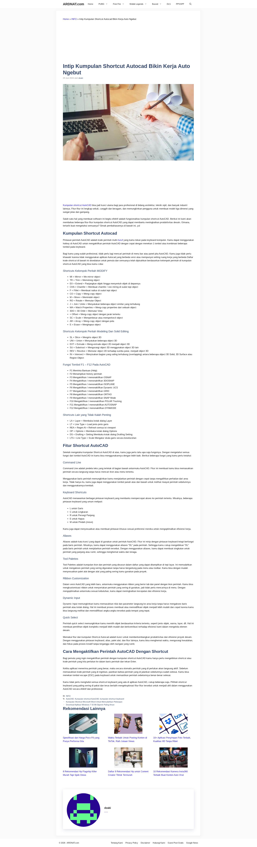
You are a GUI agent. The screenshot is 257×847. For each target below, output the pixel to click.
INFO (74, 19)
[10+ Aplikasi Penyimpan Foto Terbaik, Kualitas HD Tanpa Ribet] (173, 732)
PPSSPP (180, 4)
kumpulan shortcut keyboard (112, 699)
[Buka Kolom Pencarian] (190, 4)
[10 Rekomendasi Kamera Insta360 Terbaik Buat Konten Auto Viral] (173, 766)
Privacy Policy (131, 843)
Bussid (155, 4)
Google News (192, 843)
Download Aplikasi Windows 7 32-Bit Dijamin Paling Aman (90, 705)
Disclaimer (145, 843)
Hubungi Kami (159, 843)
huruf (120, 240)
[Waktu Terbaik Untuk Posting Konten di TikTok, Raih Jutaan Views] (128, 732)
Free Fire (117, 4)
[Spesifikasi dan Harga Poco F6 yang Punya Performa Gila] (83, 732)
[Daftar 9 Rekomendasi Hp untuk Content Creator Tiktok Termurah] (128, 766)
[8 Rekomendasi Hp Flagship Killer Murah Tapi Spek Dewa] (83, 766)
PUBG (101, 4)
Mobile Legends (136, 4)
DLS (169, 4)
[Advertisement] (85, 43)
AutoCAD (70, 699)
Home (90, 4)
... (106, 811)
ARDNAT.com (73, 4)
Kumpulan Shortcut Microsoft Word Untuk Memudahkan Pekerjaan (94, 702)
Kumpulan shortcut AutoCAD (77, 205)
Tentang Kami (117, 843)
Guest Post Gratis (176, 843)
